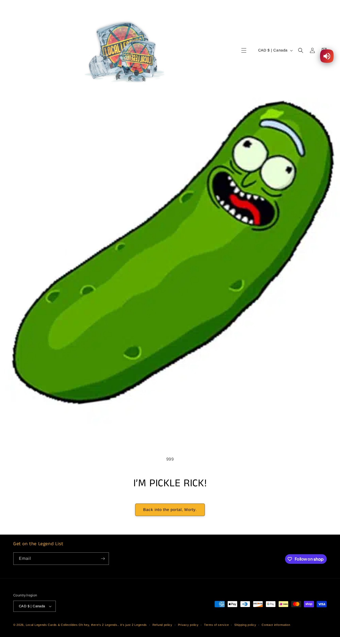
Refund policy (162, 624)
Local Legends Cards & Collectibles (52, 624)
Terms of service (216, 624)
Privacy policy (188, 624)
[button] (244, 50)
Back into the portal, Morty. (170, 509)
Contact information (276, 624)
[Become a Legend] (103, 558)
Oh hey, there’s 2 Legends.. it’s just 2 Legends (113, 624)
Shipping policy (245, 624)
